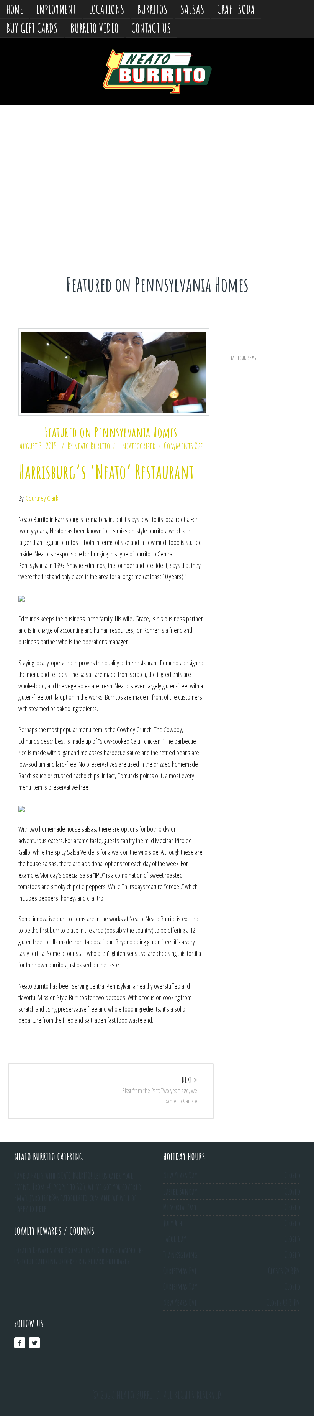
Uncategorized (136, 446)
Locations (106, 9)
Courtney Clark (42, 498)
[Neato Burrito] (157, 71)
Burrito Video (94, 28)
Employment (56, 9)
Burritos (152, 9)
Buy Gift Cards (32, 28)
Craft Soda (236, 9)
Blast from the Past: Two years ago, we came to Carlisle (159, 1090)
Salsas (192, 9)
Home (14, 9)
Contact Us (151, 28)
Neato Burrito (92, 446)
